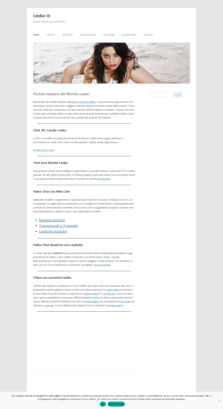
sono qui (49, 305)
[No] (219, 400)
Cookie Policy (116, 404)
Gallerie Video (129, 34)
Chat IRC (50, 34)
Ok (102, 404)
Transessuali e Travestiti (58, 225)
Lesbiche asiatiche (53, 231)
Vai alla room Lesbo (43, 150)
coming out (109, 293)
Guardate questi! (114, 305)
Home (36, 34)
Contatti (148, 34)
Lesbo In (41, 16)
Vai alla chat (104, 178)
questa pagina (91, 293)
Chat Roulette (88, 34)
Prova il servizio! (102, 264)
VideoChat (67, 34)
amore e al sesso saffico (83, 101)
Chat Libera (109, 34)
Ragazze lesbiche (52, 220)
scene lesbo (112, 289)
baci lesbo (125, 301)
